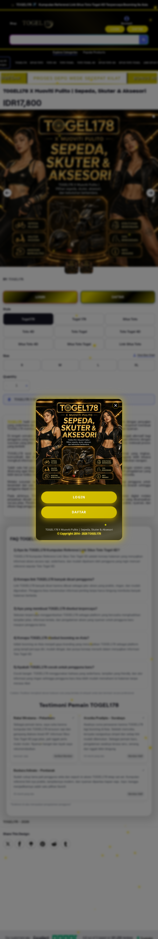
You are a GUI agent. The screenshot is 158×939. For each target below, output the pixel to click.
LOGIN (79, 497)
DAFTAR (79, 512)
